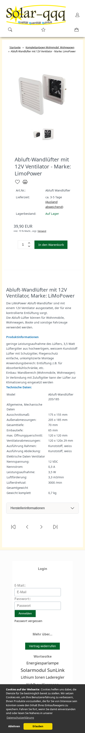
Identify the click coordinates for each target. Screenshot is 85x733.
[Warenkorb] (76, 31)
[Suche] (9, 31)
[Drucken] (25, 184)
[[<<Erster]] (13, 529)
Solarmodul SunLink (43, 670)
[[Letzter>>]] (55, 529)
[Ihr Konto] (76, 16)
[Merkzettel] (42, 31)
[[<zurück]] (27, 529)
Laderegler (55, 677)
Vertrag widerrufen (42, 646)
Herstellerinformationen (28, 508)
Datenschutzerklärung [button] (20, 717)
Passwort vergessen (28, 621)
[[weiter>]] (41, 529)
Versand (42, 230)
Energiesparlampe (42, 662)
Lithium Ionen (33, 677)
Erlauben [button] (38, 726)
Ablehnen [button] (14, 726)
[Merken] (17, 184)
